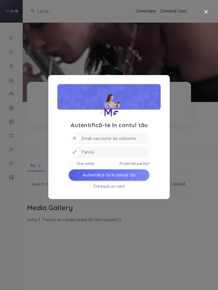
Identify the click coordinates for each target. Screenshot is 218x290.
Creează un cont (109, 186)
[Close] (205, 12)
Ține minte (85, 163)
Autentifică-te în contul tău (109, 175)
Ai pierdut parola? (134, 163)
